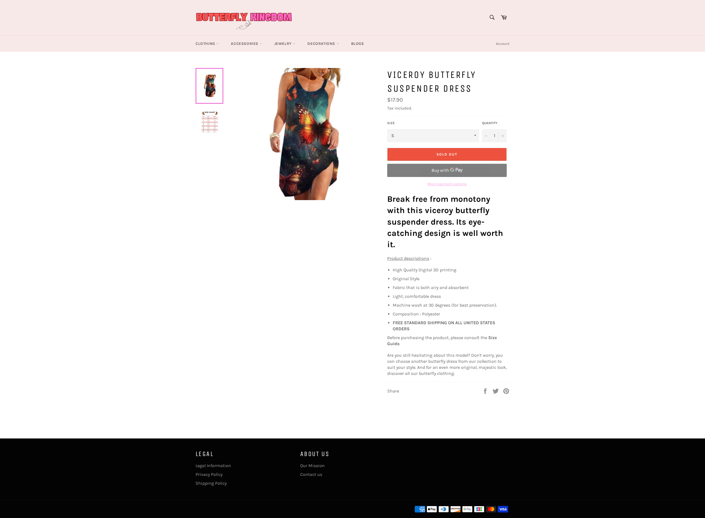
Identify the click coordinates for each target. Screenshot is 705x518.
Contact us (311, 474)
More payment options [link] (447, 184)
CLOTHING (206, 43)
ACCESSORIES (245, 43)
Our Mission (312, 465)
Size (391, 123)
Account (502, 44)
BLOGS (357, 43)
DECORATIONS (321, 43)
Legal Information (213, 465)
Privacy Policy (209, 474)
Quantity (489, 123)
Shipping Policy (211, 483)
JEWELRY (283, 43)
